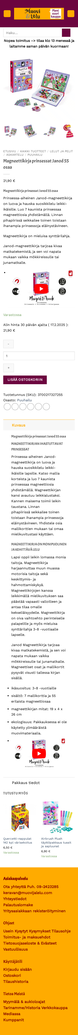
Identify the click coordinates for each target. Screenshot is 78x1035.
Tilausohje (61, 931)
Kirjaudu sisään (17, 969)
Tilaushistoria (15, 981)
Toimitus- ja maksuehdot (26, 937)
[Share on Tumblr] (46, 406)
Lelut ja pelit (61, 151)
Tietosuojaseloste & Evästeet (30, 943)
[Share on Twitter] (22, 406)
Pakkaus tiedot (26, 783)
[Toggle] (7, 425)
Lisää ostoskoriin (25, 380)
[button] (7, 13)
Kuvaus (18, 425)
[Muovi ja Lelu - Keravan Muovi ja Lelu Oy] (39, 13)
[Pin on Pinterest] (38, 406)
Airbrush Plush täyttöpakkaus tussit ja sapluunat (56, 842)
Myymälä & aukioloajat (24, 1001)
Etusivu (9, 151)
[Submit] (66, 33)
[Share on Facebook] (15, 406)
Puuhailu (35, 154)
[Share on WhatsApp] (7, 406)
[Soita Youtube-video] (41, 289)
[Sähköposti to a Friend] (30, 406)
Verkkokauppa (54, 1008)
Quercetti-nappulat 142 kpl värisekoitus (17, 840)
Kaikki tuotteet (33, 151)
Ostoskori (12, 975)
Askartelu (15, 154)
